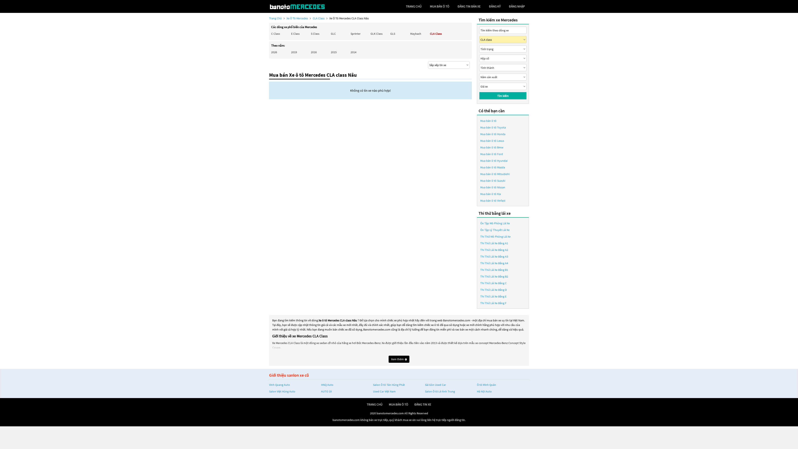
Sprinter (356, 34)
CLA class (319, 18)
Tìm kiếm (503, 96)
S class (315, 34)
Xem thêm (397, 359)
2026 (274, 52)
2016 (314, 52)
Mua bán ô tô (488, 121)
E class (295, 34)
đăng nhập (517, 6)
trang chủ (414, 6)
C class (275, 34)
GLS (392, 34)
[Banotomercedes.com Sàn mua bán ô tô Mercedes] (300, 6)
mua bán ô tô (439, 6)
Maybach (415, 34)
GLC (333, 34)
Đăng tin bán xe (469, 6)
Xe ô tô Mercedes (297, 18)
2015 (334, 52)
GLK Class (377, 34)
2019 (294, 52)
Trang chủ (275, 18)
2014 (353, 52)
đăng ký (495, 6)
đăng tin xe (422, 404)
